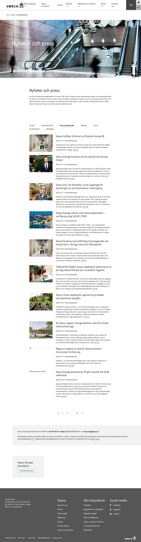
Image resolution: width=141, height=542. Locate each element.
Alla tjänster (88, 530)
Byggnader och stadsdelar (93, 509)
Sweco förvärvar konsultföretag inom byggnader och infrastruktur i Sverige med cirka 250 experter (82, 243)
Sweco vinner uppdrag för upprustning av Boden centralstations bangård (80, 296)
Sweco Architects (45, 5)
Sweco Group (95, 439)
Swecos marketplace (65, 530)
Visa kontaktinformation (26, 471)
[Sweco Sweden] (15, 4)
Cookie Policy (31, 538)
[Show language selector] (138, 2)
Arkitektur (87, 505)
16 (77, 413)
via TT (33, 439)
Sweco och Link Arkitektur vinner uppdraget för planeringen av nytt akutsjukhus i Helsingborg (79, 186)
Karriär (103, 4)
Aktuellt (69, 4)
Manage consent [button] (57, 538)
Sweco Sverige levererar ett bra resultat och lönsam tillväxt (82, 158)
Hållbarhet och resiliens (86, 4)
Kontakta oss (114, 5)
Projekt (60, 5)
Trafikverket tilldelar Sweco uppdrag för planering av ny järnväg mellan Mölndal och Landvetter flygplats (83, 268)
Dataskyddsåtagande (44, 538)
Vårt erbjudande (30, 4)
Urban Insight (62, 513)
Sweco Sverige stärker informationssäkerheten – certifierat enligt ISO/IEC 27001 (80, 214)
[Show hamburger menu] (131, 5)
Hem (8, 15)
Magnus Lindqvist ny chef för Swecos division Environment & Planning (78, 350)
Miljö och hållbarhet (91, 517)
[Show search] (138, 7)
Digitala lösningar (90, 513)
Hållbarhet (61, 517)
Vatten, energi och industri (93, 522)
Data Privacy (21, 538)
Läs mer (75, 150)
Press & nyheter (63, 526)
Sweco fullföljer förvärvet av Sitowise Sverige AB (80, 136)
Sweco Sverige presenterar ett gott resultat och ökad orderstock (82, 373)
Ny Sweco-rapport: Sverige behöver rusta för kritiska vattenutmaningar (82, 324)
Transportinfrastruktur (92, 526)
